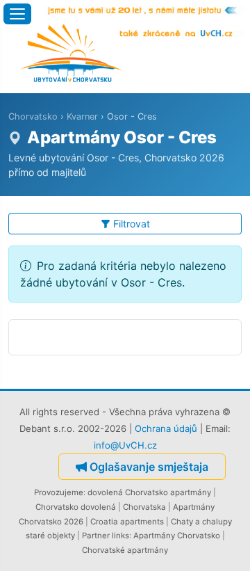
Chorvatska (144, 507)
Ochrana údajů (166, 428)
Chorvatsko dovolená (75, 507)
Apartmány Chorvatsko (176, 535)
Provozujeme (58, 492)
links (120, 535)
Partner (96, 535)
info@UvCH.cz (125, 445)
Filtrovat (131, 224)
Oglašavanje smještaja (149, 467)
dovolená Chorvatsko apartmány (149, 492)
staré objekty (50, 535)
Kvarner (82, 116)
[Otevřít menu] (17, 13)
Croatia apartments (127, 521)
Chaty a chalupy (201, 521)
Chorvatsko (33, 116)
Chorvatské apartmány (125, 550)
